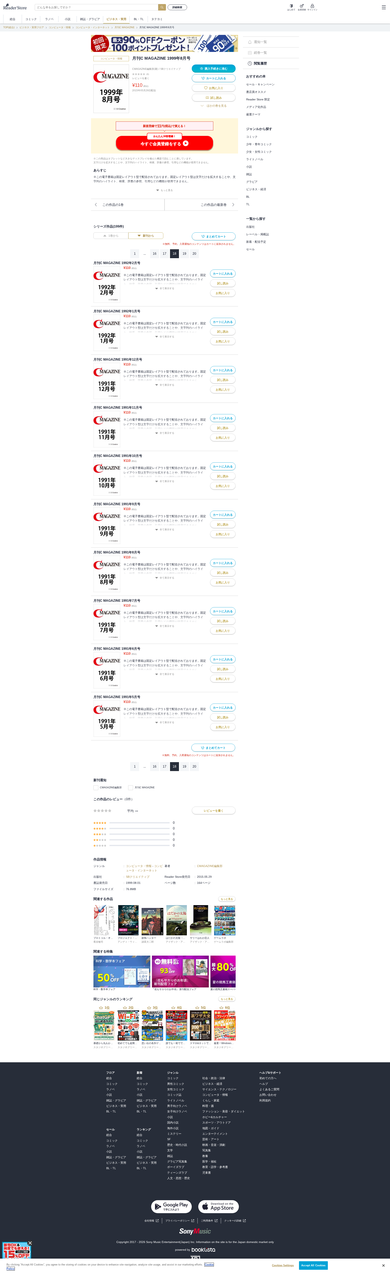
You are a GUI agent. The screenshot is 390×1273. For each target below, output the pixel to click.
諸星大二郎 (148, 941)
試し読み (216, 97)
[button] (235, 1221)
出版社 (250, 226)
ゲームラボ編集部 (223, 941)
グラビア (252, 181)
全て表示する (167, 288)
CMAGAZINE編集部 (111, 787)
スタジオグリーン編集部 (106, 1047)
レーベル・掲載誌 (257, 234)
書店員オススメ (256, 91)
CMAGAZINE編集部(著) (145, 69)
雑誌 (249, 174)
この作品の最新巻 (214, 204)
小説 (249, 166)
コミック (252, 136)
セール (250, 249)
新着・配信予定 (256, 241)
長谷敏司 (98, 941)
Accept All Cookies (313, 1265)
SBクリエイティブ (170, 69)
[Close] (383, 1265)
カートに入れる (216, 78)
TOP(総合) (9, 27)
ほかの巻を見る (217, 105)
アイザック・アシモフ (178, 941)
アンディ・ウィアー (129, 941)
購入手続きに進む (216, 68)
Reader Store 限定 (258, 99)
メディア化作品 (256, 107)
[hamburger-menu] (383, 7)
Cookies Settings (283, 1265)
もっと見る (167, 190)
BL (248, 196)
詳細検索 (177, 7)
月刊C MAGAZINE (124, 27)
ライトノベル (254, 159)
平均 (130, 811)
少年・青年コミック (259, 144)
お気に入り (216, 88)
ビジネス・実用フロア (32, 27)
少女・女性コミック (259, 151)
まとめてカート (216, 236)
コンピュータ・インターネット (93, 27)
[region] (195, 1266)
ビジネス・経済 (256, 189)
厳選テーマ (253, 114)
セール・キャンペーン (260, 84)
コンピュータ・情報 (60, 27)
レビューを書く (140, 78)
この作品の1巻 (113, 204)
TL (248, 204)
